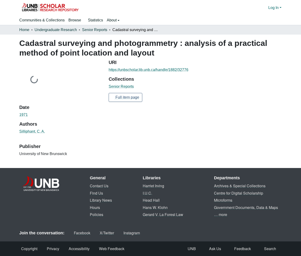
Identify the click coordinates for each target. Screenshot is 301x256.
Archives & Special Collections (239, 185)
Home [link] (24, 30)
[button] (49, 8)
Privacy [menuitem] (53, 248)
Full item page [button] (127, 97)
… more (220, 214)
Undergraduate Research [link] (56, 30)
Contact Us (99, 185)
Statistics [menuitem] (95, 20)
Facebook (82, 233)
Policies (96, 214)
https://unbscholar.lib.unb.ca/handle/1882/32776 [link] (148, 70)
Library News (101, 200)
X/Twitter (107, 233)
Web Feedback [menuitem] (111, 248)
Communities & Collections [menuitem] (42, 20)
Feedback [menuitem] (242, 248)
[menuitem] (76, 20)
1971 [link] (23, 115)
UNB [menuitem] (192, 248)
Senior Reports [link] (94, 30)
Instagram (131, 233)
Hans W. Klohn (155, 207)
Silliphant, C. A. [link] (32, 131)
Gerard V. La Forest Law (163, 214)
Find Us (96, 193)
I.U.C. (147, 193)
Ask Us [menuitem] (215, 248)
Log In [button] (274, 8)
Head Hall (151, 200)
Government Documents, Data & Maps (246, 207)
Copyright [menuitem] (29, 248)
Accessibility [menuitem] (79, 248)
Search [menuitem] (270, 248)
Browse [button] (74, 20)
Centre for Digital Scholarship (238, 193)
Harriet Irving (153, 185)
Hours (95, 207)
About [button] (112, 20)
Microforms (223, 200)
